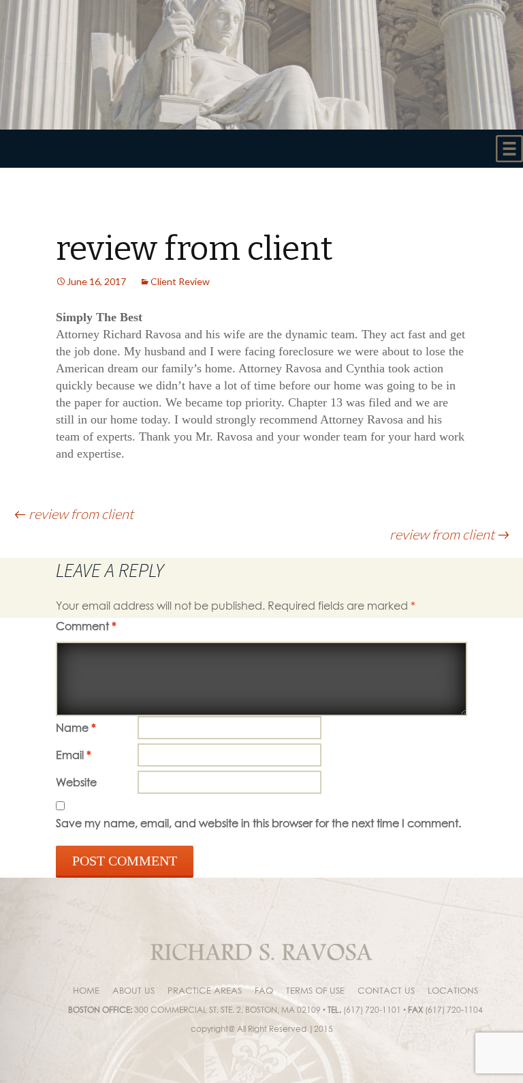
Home (86, 990)
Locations (453, 990)
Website (76, 782)
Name (76, 728)
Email (73, 755)
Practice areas (205, 990)
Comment (86, 626)
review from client (73, 513)
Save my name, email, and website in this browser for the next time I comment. (258, 823)
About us (133, 990)
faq (264, 990)
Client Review (180, 281)
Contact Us (386, 990)
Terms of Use (315, 990)
